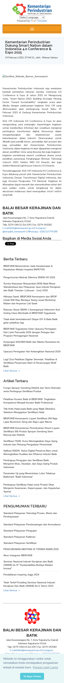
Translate (42, 20)
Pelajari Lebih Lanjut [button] (45, 667)
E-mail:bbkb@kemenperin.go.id (18, 228)
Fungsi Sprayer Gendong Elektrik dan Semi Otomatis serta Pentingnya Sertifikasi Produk (32, 389)
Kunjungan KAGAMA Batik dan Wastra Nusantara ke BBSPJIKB (31, 343)
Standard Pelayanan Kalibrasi (19, 536)
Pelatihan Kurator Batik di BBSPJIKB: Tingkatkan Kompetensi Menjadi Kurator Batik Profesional (29, 401)
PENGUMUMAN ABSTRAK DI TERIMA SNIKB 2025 (31, 549)
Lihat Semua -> (11, 370)
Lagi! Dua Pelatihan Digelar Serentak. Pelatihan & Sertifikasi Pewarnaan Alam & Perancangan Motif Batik (30, 363)
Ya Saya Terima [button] (32, 676)
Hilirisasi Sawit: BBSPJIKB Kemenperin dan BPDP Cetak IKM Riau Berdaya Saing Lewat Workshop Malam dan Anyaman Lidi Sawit (30, 300)
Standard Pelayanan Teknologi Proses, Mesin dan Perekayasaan (30, 515)
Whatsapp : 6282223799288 (43, 231)
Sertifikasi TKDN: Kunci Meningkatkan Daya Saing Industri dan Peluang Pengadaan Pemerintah (30, 443)
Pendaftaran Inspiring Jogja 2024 (21, 574)
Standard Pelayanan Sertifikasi (20, 543)
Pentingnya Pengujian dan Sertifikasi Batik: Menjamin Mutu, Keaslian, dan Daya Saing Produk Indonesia (30, 463)
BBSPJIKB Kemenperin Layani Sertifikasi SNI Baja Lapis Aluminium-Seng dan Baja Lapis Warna (30, 420)
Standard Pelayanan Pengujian (20, 530)
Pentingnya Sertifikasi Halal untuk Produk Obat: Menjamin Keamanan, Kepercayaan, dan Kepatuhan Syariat (31, 488)
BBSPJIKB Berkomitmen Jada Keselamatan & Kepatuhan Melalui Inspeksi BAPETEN (28, 268)
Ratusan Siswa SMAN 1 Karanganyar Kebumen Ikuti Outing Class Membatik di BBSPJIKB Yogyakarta (31, 311)
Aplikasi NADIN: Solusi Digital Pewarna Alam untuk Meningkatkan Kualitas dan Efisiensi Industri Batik (30, 452)
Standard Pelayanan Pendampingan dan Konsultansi (31, 524)
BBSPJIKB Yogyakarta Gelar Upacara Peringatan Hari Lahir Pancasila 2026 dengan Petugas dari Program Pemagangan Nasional (29, 332)
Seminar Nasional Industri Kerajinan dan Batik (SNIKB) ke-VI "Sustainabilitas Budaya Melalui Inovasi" (28, 565)
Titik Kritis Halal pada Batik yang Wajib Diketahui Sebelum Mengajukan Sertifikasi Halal (29, 410)
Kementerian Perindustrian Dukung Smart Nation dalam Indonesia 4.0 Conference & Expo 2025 (28, 47)
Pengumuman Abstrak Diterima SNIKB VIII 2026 (29, 277)
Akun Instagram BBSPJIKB (17, 555)
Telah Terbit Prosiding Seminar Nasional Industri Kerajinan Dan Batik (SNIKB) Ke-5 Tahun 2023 (29, 584)
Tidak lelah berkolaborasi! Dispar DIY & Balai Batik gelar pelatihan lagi (30, 321)
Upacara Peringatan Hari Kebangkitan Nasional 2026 (32, 351)
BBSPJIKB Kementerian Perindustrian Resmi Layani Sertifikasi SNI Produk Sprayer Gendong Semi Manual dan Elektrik (31, 431)
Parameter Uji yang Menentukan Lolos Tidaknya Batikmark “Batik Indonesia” (29, 475)
